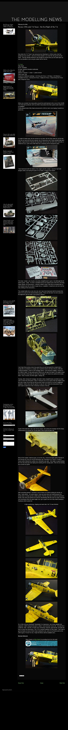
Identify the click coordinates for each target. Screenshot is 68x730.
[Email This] (19, 675)
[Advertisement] (32, 9)
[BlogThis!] (20, 675)
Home (41, 683)
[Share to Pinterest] (23, 675)
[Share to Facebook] (22, 675)
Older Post (62, 683)
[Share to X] (21, 675)
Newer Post (21, 683)
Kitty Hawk (37, 639)
